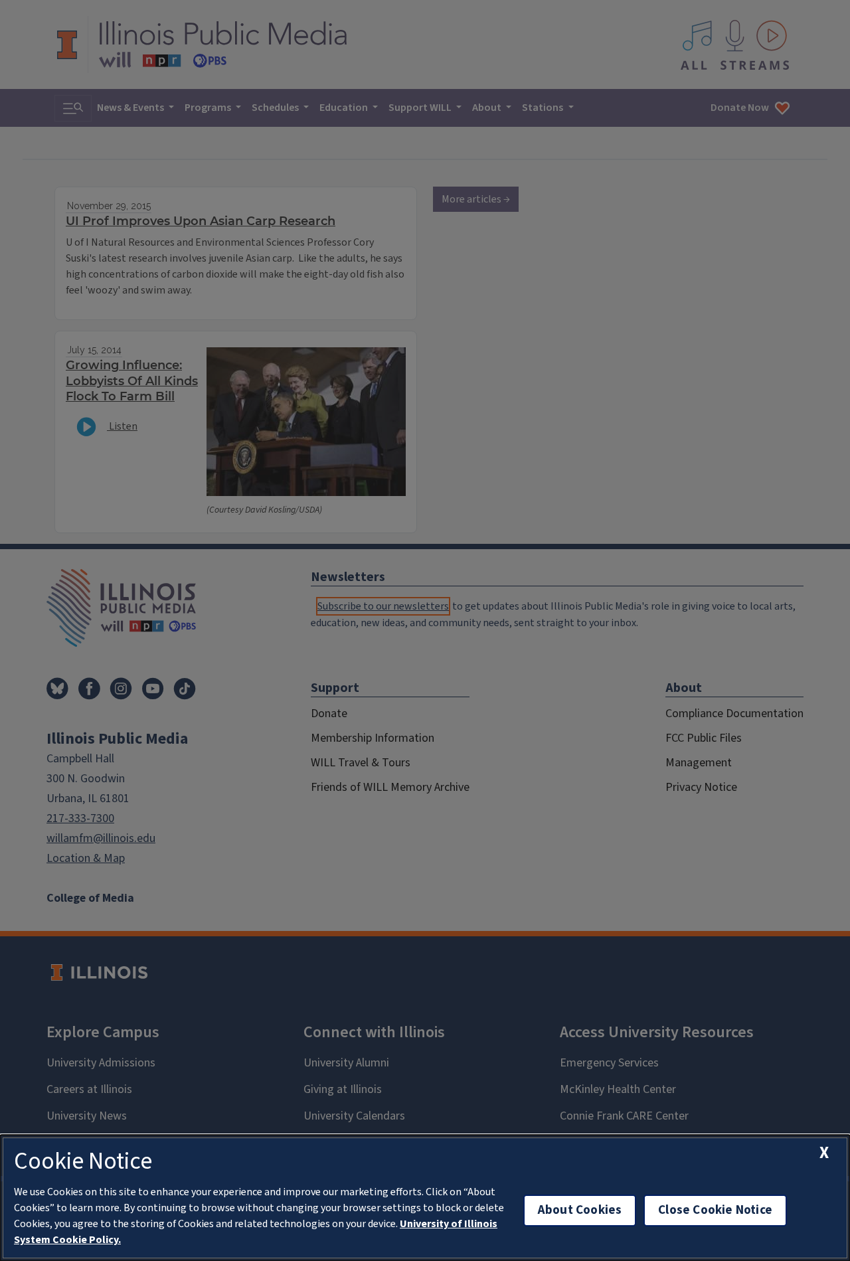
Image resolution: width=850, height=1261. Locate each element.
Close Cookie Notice (715, 1210)
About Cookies (580, 1210)
